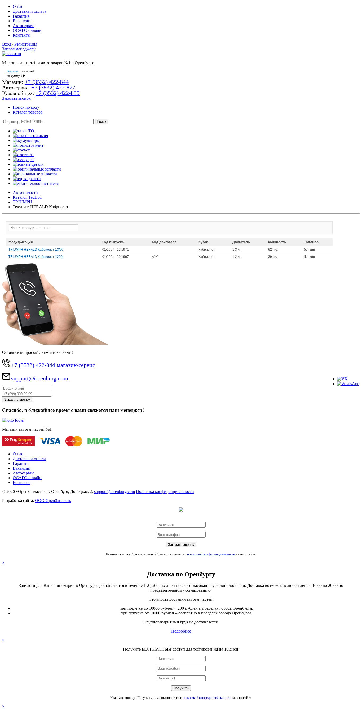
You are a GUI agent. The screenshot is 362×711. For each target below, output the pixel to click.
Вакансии (21, 21)
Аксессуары (23, 159)
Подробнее (181, 631)
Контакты (21, 35)
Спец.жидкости (27, 178)
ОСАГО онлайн (27, 30)
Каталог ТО (23, 131)
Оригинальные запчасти (35, 174)
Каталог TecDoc (27, 197)
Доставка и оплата (29, 11)
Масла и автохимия (30, 135)
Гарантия (21, 16)
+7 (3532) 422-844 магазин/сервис (53, 365)
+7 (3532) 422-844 (47, 81)
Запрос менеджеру (19, 49)
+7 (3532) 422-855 (58, 93)
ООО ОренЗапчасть (53, 500)
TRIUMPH (22, 202)
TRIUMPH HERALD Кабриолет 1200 (35, 257)
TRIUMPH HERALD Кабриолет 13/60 (35, 249)
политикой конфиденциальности (211, 554)
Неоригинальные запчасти (37, 169)
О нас (18, 6)
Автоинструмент (28, 145)
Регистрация (25, 44)
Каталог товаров (28, 112)
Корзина (12, 71)
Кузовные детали (28, 164)
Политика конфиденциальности (165, 491)
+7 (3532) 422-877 (53, 87)
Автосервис (23, 25)
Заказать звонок (16, 98)
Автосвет (21, 150)
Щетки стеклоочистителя (36, 183)
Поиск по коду (26, 107)
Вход (6, 44)
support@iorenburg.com (39, 378)
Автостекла (23, 154)
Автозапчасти (25, 192)
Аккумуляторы (26, 140)
